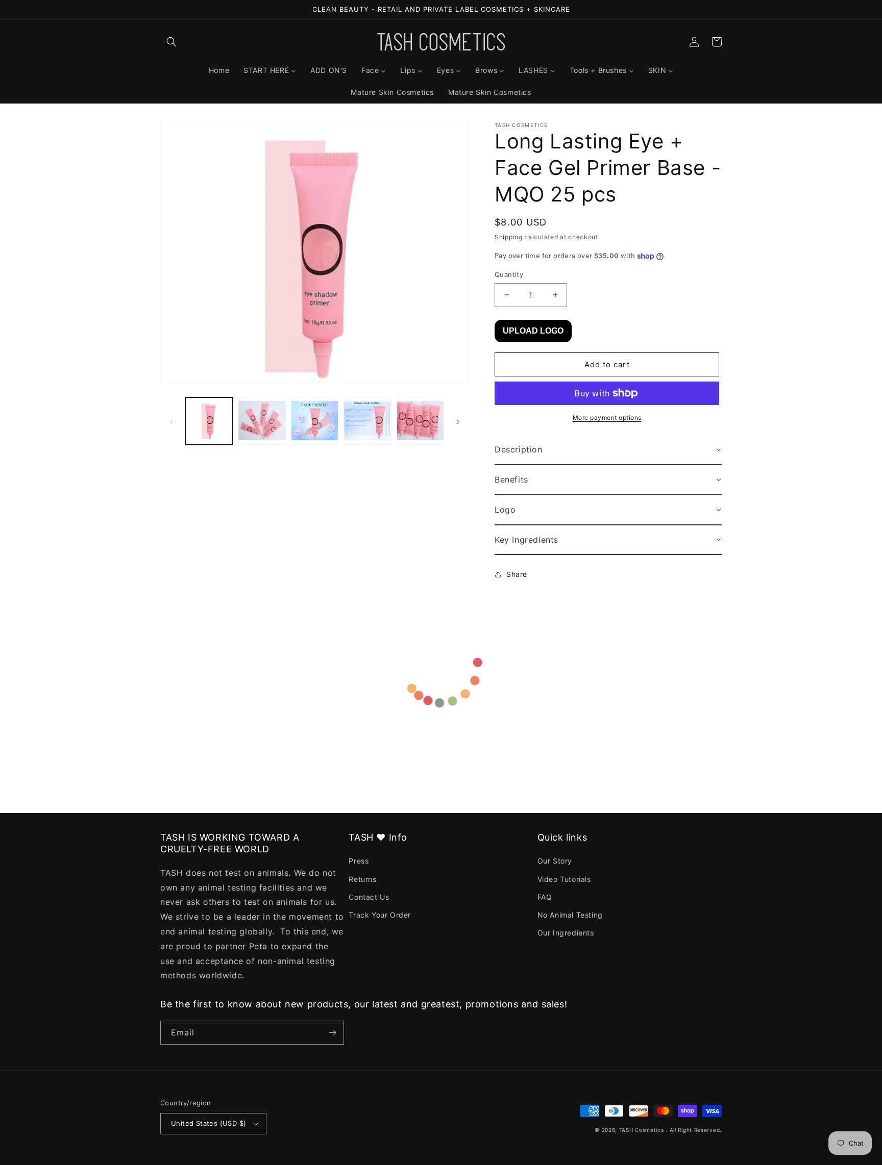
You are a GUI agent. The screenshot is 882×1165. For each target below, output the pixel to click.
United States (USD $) (208, 1123)
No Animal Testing (570, 914)
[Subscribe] (332, 1033)
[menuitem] (219, 70)
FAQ (544, 897)
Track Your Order (380, 914)
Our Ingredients (565, 932)
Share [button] (516, 574)
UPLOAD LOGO (533, 330)
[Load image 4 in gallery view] (367, 421)
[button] (171, 42)
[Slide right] (458, 421)
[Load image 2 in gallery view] (261, 421)
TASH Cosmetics (641, 1130)
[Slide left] (171, 421)
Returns (362, 879)
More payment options (607, 417)
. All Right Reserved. (694, 1130)
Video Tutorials (564, 879)
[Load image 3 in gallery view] (314, 421)
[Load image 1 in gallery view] (209, 421)
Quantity (509, 274)
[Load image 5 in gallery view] (420, 421)
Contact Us (369, 897)
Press (359, 860)
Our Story (554, 860)
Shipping (509, 237)
